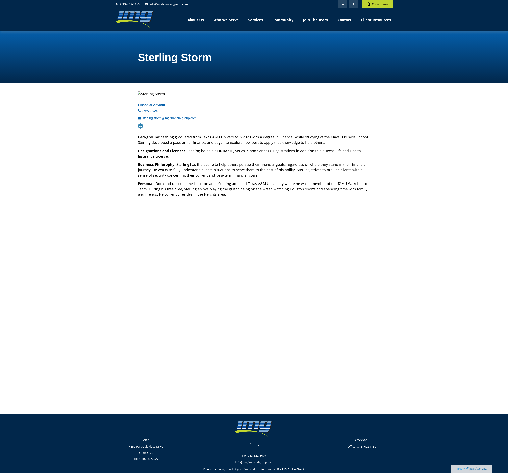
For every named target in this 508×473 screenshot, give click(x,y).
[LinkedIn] (342, 4)
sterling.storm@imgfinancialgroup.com (169, 118)
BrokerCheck (296, 469)
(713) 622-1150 (130, 4)
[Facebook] (353, 4)
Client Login (380, 4)
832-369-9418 (152, 111)
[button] (196, 19)
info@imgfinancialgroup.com (168, 4)
